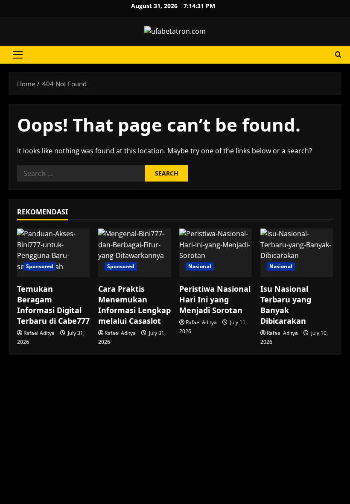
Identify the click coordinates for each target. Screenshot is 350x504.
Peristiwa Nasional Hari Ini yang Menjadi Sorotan (215, 299)
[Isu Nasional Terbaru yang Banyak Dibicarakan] (296, 253)
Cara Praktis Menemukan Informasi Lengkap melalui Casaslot (134, 305)
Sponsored (39, 266)
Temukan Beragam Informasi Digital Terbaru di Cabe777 (53, 305)
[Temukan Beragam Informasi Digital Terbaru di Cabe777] (53, 253)
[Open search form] (338, 54)
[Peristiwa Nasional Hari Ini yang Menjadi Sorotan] (215, 253)
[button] (18, 55)
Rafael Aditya (39, 333)
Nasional (199, 266)
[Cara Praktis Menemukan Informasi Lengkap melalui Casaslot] (134, 253)
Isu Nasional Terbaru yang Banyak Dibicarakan (285, 305)
